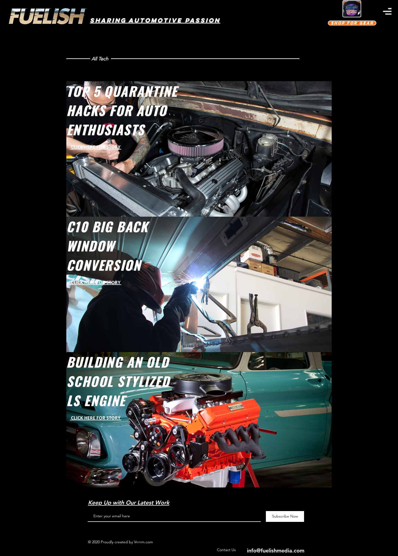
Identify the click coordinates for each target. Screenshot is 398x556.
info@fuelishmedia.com (275, 550)
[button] (387, 11)
